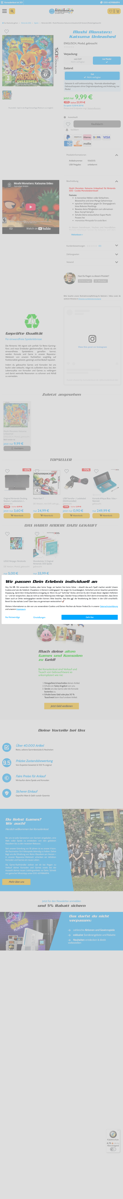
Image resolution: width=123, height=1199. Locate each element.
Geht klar (90, 617)
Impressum (21, 609)
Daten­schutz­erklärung (109, 606)
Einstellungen (39, 617)
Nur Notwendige (12, 617)
